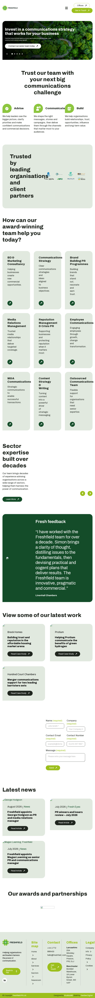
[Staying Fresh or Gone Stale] (51, 799)
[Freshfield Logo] (10, 7)
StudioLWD (68, 995)
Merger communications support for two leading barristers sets (23, 682)
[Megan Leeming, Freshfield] (17, 842)
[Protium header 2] (51, 625)
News (27, 806)
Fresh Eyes (74, 806)
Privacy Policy (89, 957)
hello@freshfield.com (56, 955)
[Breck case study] (3, 625)
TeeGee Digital (87, 995)
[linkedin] (4, 980)
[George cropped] (12, 800)
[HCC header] (3, 667)
